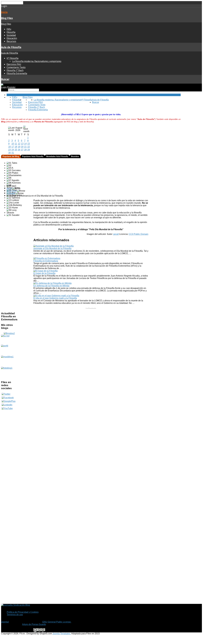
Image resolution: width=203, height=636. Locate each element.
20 (22, 146)
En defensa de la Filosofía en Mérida (51, 285)
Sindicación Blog (21, 605)
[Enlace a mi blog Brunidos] (9, 333)
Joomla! (5, 622)
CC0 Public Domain (138, 234)
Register (11, 87)
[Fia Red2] (9, 340)
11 (16, 143)
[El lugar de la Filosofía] (45, 271)
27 (22, 150)
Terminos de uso (15, 614)
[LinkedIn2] (7, 405)
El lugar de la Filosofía (44, 273)
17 (12, 146)
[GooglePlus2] (8, 401)
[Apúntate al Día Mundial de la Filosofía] (53, 246)
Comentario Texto (16, 67)
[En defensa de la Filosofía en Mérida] (52, 283)
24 (12, 150)
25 (16, 150)
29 (28, 150)
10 (12, 143)
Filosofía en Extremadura (45, 261)
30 (9, 153)
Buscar (5, 79)
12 (19, 143)
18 (16, 146)
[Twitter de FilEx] (6, 394)
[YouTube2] (7, 408)
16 (9, 146)
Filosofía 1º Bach (15, 70)
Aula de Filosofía (11, 47)
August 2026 (18, 129)
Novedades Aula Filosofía (57, 156)
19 (19, 146)
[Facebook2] (7, 397)
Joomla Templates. (61, 633)
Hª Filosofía (12, 58)
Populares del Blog (11, 156)
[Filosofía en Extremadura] (46, 258)
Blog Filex (7, 18)
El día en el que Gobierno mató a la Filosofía (55, 298)
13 (22, 143)
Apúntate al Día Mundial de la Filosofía (52, 248)
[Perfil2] (9, 350)
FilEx (9, 29)
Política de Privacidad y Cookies (23, 612)
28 (25, 150)
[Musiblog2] (9, 361)
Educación (12, 38)
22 (28, 146)
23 (9, 150)
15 (28, 143)
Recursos (11, 41)
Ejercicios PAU (14, 64)
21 (25, 146)
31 (12, 153)
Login (4, 87)
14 (25, 143)
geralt (116, 234)
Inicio (4, 12)
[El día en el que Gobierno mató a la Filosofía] (56, 295)
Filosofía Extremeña (17, 73)
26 (19, 150)
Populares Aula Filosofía (32, 156)
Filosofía (11, 32)
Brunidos (75, 156)
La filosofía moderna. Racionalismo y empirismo (36, 61)
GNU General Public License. (56, 622)
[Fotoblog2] (9, 372)
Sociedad (11, 35)
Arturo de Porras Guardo (34, 624)
